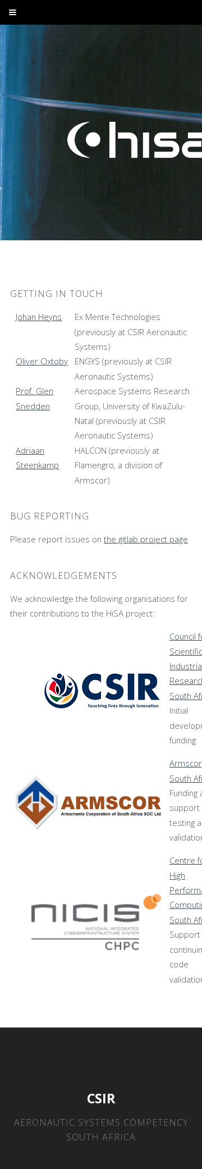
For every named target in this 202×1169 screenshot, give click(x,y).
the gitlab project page (146, 539)
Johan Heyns (39, 316)
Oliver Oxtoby (42, 361)
